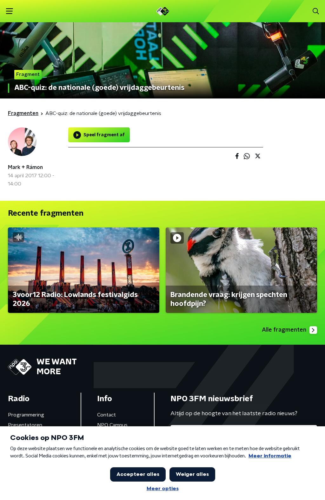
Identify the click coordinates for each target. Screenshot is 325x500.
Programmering (26, 414)
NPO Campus (112, 425)
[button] (9, 11)
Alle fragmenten (284, 330)
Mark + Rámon (25, 167)
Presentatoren (25, 425)
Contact (106, 414)
